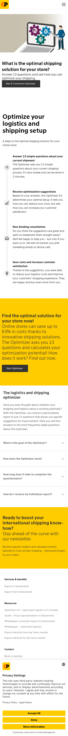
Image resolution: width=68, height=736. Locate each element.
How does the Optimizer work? (22, 458)
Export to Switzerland (16, 586)
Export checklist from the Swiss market (26, 632)
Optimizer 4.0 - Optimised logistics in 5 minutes (31, 610)
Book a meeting (13, 656)
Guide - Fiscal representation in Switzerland (29, 615)
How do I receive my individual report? (27, 494)
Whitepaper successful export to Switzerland (29, 621)
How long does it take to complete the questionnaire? (27, 476)
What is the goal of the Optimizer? (25, 442)
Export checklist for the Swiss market (25, 637)
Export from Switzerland (18, 591)
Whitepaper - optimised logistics (22, 626)
